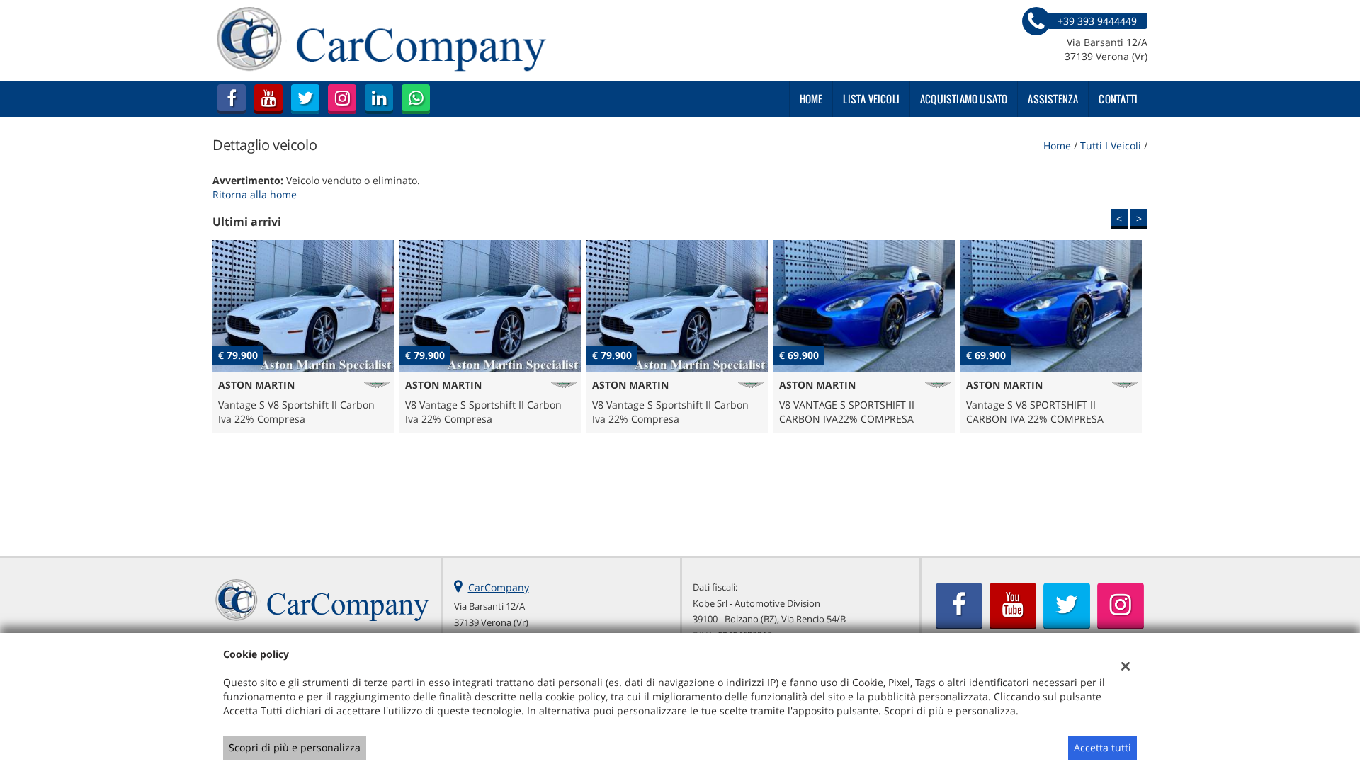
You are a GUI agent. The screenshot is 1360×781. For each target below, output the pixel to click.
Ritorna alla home (254, 194)
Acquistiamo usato (963, 98)
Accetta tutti (1102, 747)
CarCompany (498, 587)
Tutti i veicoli (1110, 145)
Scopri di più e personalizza (295, 747)
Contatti (1118, 98)
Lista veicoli (871, 98)
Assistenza (1053, 98)
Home (811, 98)
